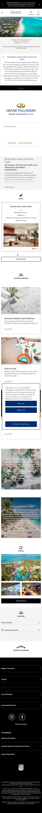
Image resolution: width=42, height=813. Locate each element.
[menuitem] (2, 13)
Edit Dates (17, 42)
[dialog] (21, 406)
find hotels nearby (21, 48)
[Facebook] (22, 717)
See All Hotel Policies (25, 143)
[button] (2, 4)
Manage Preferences (21, 424)
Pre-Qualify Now (29, 6)
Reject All (21, 410)
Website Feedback (21, 724)
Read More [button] (9, 187)
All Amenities (12, 143)
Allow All (21, 403)
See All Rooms (21, 259)
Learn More (21, 478)
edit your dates (36, 46)
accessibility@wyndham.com (31, 790)
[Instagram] (12, 717)
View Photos (21, 601)
